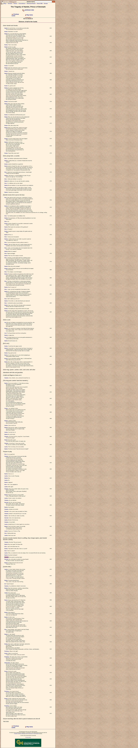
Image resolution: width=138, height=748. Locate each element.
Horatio (6, 31)
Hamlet (6, 28)
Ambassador (7, 662)
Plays (5, 3)
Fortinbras (6, 651)
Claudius (6, 377)
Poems (15, 3)
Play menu (29, 15)
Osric (5, 158)
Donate (46, 3)
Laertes (6, 408)
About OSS (39, 3)
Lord (5, 322)
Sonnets (10, 3)
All (5, 583)
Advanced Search (31, 3)
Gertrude (6, 502)
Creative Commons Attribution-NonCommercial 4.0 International (26, 733)
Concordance (22, 3)
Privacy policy (28, 737)
